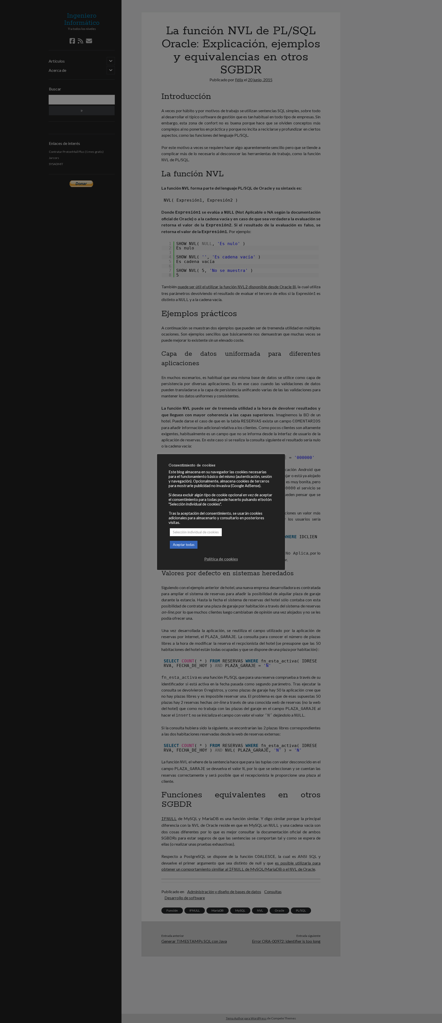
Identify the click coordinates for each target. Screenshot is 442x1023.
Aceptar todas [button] (183, 545)
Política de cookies (221, 559)
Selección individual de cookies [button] (196, 532)
